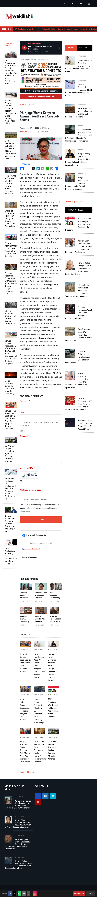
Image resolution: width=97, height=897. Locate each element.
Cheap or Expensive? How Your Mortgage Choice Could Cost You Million (10, 218)
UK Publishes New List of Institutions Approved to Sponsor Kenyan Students (77, 290)
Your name (24, 401)
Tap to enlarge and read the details (42, 91)
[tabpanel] (78, 120)
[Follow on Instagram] (35, 893)
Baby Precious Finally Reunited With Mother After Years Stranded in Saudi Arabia (25, 751)
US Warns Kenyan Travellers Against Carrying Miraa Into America (9, 453)
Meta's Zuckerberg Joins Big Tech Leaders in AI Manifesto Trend (11, 556)
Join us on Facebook (32, 549)
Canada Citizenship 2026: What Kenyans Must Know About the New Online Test (78, 404)
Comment (24, 436)
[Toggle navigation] (37, 11)
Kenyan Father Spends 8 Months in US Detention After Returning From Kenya (39, 711)
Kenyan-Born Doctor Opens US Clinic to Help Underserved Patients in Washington (78, 246)
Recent (71, 48)
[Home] (19, 17)
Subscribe (80, 893)
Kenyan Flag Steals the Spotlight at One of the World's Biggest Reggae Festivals (10, 420)
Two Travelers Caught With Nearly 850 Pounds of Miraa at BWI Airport (78, 335)
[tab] (71, 48)
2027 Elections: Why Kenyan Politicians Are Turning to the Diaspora (53, 708)
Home (22, 104)
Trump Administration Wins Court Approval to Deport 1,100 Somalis (11, 249)
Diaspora (30, 104)
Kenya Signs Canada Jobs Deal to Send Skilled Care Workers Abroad (25, 663)
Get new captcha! (21, 483)
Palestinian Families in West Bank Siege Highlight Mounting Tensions (78, 312)
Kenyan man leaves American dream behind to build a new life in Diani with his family (18, 804)
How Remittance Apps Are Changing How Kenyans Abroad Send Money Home (39, 666)
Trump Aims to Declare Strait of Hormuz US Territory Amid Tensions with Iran (10, 185)
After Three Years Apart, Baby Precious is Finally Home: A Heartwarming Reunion (39, 751)
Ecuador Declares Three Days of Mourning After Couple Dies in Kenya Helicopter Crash (11, 283)
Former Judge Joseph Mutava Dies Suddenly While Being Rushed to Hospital (78, 268)
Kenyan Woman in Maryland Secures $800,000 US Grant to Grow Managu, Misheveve (18, 823)
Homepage (24, 431)
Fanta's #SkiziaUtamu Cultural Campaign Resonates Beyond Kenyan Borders (54, 29)
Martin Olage (27, 132)
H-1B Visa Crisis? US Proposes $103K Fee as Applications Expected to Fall (78, 90)
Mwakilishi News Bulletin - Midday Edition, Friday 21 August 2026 (85, 424)
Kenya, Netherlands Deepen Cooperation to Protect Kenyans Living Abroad (25, 709)
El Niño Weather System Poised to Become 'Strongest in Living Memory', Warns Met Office (10, 112)
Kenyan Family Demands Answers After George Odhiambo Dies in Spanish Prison (52, 667)
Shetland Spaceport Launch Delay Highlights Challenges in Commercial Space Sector (77, 380)
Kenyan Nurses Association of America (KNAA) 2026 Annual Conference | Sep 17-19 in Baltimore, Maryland (11, 352)
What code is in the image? (30, 490)
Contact (90, 893)
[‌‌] (65, 4)
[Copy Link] (28, 893)
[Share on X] (15, 893)
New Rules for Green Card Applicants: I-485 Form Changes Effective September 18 (11, 488)
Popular (83, 48)
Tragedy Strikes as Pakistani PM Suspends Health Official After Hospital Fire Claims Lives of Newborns (78, 135)
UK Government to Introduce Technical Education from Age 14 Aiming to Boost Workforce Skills (10, 72)
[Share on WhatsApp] (19, 893)
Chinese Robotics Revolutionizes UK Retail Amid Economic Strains (77, 357)
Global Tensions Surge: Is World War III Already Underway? (11, 387)
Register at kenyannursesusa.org (41, 96)
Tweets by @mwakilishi (74, 202)
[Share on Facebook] (10, 893)
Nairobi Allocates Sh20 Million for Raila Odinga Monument (10, 317)
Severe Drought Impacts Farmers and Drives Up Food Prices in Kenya (78, 112)
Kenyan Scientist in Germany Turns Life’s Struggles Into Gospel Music (10, 523)
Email (22, 413)
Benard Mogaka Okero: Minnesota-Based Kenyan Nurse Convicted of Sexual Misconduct (17, 844)
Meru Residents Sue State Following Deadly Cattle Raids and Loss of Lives (10, 150)
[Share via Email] (24, 893)
